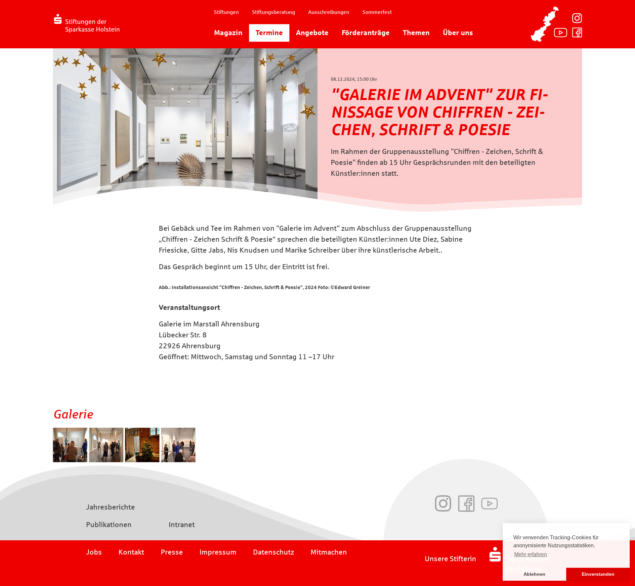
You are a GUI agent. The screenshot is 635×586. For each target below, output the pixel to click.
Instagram (577, 18)
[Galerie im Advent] (143, 460)
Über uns (458, 33)
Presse (172, 552)
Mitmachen (329, 552)
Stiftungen (226, 12)
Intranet (182, 525)
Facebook (577, 32)
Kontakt (131, 552)
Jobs (94, 552)
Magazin (228, 33)
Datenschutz (273, 552)
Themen (416, 33)
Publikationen (109, 525)
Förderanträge (366, 33)
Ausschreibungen (328, 12)
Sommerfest (377, 12)
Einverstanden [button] (598, 574)
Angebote (312, 33)
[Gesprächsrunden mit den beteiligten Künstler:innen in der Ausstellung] (71, 460)
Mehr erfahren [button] (530, 554)
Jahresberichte (110, 507)
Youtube (560, 32)
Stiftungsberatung (273, 12)
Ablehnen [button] (534, 574)
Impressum (217, 552)
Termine (269, 33)
